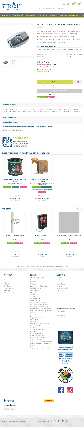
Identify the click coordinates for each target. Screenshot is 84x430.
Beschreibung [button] (8, 105)
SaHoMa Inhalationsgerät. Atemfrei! (39, 330)
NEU (61, 15)
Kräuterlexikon (35, 325)
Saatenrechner (35, 300)
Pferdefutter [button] (5, 15)
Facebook (60, 278)
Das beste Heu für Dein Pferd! (40, 309)
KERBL (42, 56)
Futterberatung (35, 288)
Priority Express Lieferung (39, 307)
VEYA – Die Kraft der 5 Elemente (41, 342)
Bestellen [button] (55, 82)
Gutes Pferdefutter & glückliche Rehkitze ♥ (41, 312)
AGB (5, 278)
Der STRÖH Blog (9, 292)
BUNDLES (68, 15)
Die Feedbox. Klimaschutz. (39, 305)
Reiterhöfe (33, 282)
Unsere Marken (9, 288)
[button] (68, 4)
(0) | (68, 54)
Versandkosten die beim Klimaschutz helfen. (38, 339)
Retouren (33, 327)
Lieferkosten (34, 290)
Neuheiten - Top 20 (36, 292)
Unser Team (61, 284)
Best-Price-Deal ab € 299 (38, 286)
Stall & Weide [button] (30, 15)
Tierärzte (33, 284)
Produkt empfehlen (76, 57)
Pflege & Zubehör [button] (18, 15)
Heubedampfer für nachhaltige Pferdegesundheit (41, 316)
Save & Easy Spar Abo (43, 95)
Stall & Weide (10, 20)
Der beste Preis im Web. (38, 302)
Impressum (7, 282)
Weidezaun (18, 20)
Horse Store (61, 290)
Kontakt (6, 284)
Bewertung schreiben (76, 54)
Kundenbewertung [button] (10, 122)
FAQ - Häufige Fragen (37, 278)
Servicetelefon (35, 296)
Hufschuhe (34, 319)
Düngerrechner (35, 298)
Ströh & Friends (62, 288)
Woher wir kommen (37, 335)
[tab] (42, 105)
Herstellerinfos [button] (9, 117)
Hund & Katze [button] (53, 15)
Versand (55, 66)
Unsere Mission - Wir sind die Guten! (40, 345)
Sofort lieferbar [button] (42, 72)
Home (3, 20)
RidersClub (34, 280)
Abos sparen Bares (36, 333)
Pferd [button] (39, 15)
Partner (59, 286)
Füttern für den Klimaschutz (40, 323)
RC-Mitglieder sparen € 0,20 (45, 64)
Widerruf (7, 290)
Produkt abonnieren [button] (59, 91)
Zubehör (25, 20)
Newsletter (7, 286)
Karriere (33, 321)
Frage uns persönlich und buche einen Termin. (41, 349)
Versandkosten (44, 266)
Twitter (59, 280)
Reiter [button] (45, 15)
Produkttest (34, 294)
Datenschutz (8, 280)
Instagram (60, 282)
